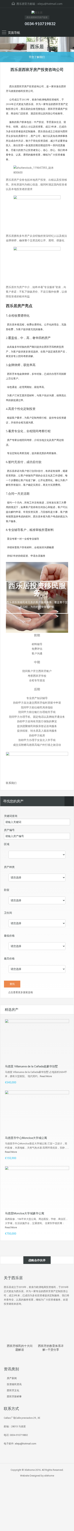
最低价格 (9, 935)
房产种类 (9, 867)
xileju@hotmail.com (49, 4)
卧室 (6, 889)
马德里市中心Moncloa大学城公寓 (26, 1138)
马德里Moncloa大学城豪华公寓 (24, 1213)
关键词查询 (10, 815)
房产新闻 (12, 1378)
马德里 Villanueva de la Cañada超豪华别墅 (31, 1066)
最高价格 (9, 958)
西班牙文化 (13, 1390)
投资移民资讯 (14, 1384)
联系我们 (11, 782)
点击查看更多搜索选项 (20, 992)
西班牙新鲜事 (14, 1396)
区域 (6, 844)
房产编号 (9, 830)
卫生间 (8, 912)
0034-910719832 (40, 23)
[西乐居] (37, 13)
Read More (46, 1076)
